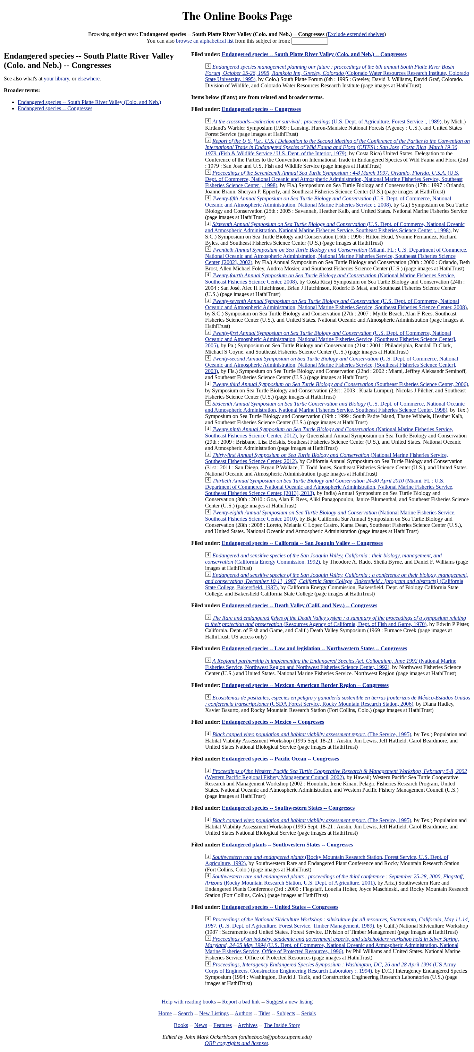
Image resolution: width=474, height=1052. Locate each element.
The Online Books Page (237, 15)
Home (165, 1013)
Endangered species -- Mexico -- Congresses (273, 722)
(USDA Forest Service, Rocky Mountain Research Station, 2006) (337, 701)
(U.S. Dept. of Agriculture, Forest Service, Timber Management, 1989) (337, 922)
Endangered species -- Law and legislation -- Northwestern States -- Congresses (314, 648)
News (200, 1025)
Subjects (286, 1013)
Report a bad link (241, 1002)
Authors (243, 1013)
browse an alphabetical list (205, 41)
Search (185, 1013)
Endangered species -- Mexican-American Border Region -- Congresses (305, 685)
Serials (308, 1013)
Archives (247, 1025)
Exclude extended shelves (356, 34)
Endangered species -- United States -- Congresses (280, 907)
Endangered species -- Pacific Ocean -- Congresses (280, 759)
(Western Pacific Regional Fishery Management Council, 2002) (336, 774)
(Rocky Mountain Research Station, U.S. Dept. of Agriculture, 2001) (334, 879)
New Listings (214, 1013)
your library (56, 78)
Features (222, 1025)
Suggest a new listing (289, 1002)
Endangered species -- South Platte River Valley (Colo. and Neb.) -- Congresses (314, 54)
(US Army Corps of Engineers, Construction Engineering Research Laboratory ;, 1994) (330, 968)
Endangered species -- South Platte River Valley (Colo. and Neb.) (89, 102)
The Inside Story (282, 1025)
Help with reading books (189, 1002)
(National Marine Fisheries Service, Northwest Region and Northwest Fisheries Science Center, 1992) (330, 664)
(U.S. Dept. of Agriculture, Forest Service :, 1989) (326, 121)
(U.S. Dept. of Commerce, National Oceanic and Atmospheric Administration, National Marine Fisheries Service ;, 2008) (328, 201)
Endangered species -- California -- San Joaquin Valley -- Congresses (302, 543)
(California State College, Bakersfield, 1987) (336, 581)
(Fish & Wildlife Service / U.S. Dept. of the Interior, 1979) (337, 147)
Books (181, 1025)
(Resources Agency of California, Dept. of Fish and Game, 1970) (335, 621)
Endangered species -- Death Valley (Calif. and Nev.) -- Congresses (299, 605)
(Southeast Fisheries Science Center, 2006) (340, 384)
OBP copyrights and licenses (236, 1043)
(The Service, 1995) (311, 734)
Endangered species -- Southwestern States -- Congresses (288, 808)
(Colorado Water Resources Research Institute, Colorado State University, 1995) (337, 73)
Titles (264, 1013)
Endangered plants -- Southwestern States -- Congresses (287, 844)
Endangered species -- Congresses (55, 108)
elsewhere (89, 78)
